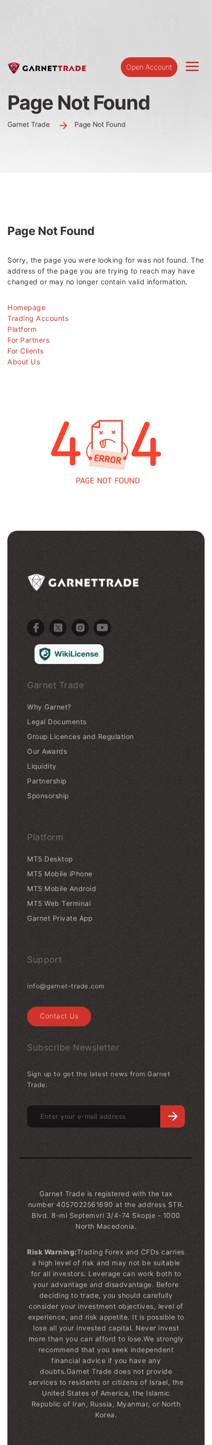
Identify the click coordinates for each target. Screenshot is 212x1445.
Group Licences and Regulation (80, 737)
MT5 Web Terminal (59, 903)
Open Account (149, 67)
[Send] (172, 1116)
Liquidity (42, 766)
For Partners (28, 340)
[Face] (35, 627)
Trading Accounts (38, 318)
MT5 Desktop (50, 859)
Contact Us (59, 1016)
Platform (21, 329)
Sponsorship (48, 796)
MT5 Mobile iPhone (60, 874)
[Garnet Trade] (46, 67)
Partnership (47, 781)
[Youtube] (102, 627)
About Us (23, 361)
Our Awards (47, 751)
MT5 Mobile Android (61, 889)
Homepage (26, 307)
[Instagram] (80, 627)
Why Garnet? (49, 707)
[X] (58, 627)
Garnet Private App (59, 918)
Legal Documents (57, 722)
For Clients (25, 351)
